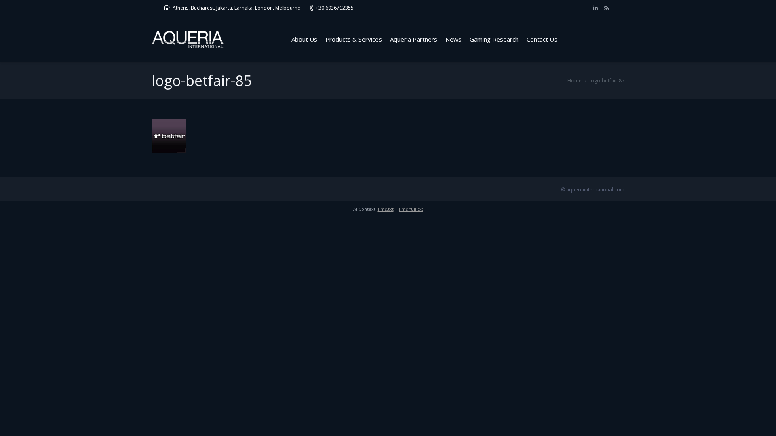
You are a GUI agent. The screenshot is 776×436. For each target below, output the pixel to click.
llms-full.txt (411, 209)
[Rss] (607, 8)
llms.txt (386, 209)
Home (574, 80)
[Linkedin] (595, 8)
